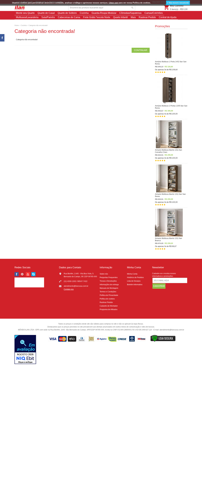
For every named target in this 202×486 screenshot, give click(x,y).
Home (16, 25)
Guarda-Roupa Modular (104, 13)
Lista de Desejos (133, 281)
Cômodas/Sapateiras (130, 13)
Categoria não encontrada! (38, 25)
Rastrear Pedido (147, 17)
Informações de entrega (109, 285)
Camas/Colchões (153, 13)
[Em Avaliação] (25, 350)
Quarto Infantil (120, 17)
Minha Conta (132, 274)
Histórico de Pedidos (135, 277)
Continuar (140, 50)
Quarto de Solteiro (67, 13)
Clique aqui (113, 3)
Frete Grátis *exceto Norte (96, 17)
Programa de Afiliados (108, 309)
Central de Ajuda (167, 17)
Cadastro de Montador (109, 306)
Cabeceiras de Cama (69, 17)
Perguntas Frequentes (109, 277)
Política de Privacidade (109, 295)
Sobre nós (104, 274)
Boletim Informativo (134, 285)
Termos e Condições (108, 292)
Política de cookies (107, 299)
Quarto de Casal (46, 13)
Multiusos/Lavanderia (27, 17)
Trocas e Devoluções (108, 281)
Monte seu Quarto (25, 13)
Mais (133, 17)
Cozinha (84, 13)
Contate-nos (69, 289)
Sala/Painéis (48, 17)
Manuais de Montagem (109, 288)
